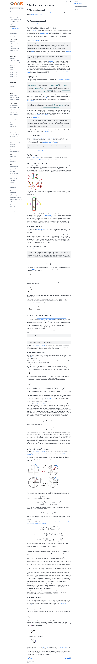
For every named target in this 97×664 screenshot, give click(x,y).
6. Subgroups (13, 26)
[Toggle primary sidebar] (27, 1)
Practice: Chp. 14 (13, 76)
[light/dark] (71, 1)
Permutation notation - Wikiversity (46, 319)
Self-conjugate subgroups (41, 159)
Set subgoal (12, 185)
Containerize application (14, 105)
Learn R (11, 148)
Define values (12, 146)
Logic (11, 204)
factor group (64, 104)
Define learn (12, 144)
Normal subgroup (34, 16)
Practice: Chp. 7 (13, 65)
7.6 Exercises (13, 30)
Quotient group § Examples (50, 32)
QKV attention (13, 86)
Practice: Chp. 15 (13, 78)
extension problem (43, 91)
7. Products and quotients (15, 28)
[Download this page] (67, 1)
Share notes (12, 128)
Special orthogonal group (62, 647)
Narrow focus (13, 159)
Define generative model (15, 142)
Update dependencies (14, 114)
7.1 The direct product (78, 3)
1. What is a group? (14, 17)
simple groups (61, 94)
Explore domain (13, 169)
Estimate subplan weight (15, 168)
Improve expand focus (14, 195)
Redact (11, 124)
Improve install (13, 192)
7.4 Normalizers (77, 8)
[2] (54, 46)
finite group (34, 104)
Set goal (12, 182)
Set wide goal (13, 187)
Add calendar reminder (14, 134)
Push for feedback (13, 110)
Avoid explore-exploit (14, 166)
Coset (32, 51)
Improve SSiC (13, 202)
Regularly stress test (14, 100)
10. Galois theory (13, 36)
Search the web (13, 161)
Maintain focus (13, 158)
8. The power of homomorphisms (13, 32)
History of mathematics (14, 122)
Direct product (53, 12)
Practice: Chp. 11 (13, 70)
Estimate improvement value (15, 149)
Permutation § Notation (41, 229)
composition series (66, 90)
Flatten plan (12, 171)
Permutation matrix (31, 601)
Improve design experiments (15, 197)
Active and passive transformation (38, 345)
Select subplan (13, 180)
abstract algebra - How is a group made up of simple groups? (54, 97)
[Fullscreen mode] (69, 1)
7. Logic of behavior (14, 53)
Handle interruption (14, 173)
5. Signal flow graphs (14, 50)
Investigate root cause (14, 107)
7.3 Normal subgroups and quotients (80, 6)
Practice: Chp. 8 (13, 67)
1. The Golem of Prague (14, 60)
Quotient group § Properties (39, 117)
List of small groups (47, 215)
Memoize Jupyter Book (14, 99)
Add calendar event (14, 136)
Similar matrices (40, 517)
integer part (51, 61)
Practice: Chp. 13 (13, 74)
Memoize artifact (13, 95)
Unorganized (12, 206)
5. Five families (13, 24)
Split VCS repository (14, 112)
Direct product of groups (36, 12)
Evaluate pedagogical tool (15, 151)
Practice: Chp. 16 (13, 79)
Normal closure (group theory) (42, 150)
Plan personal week (14, 176)
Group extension (30, 100)
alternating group (49, 129)
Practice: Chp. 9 (13, 69)
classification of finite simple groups (51, 107)
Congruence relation (43, 33)
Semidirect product (35, 23)
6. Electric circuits (13, 52)
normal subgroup (51, 104)
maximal (45, 104)
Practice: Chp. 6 (13, 63)
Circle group (45, 647)
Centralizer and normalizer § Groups (49, 142)
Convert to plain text (14, 119)
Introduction (12, 15)
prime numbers (32, 85)
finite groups (56, 84)
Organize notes (13, 120)
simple (60, 104)
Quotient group (34, 30)
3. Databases (12, 46)
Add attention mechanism (15, 140)
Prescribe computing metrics (15, 109)
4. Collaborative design (14, 48)
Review (11, 90)
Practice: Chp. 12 (13, 72)
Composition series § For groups (43, 114)
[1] (64, 43)
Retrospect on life (13, 178)
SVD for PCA (12, 84)
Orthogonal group (64, 648)
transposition (49, 398)
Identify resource (13, 175)
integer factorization (39, 88)
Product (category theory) (36, 14)
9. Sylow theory (13, 34)
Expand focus (13, 156)
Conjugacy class (34, 157)
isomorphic (49, 90)
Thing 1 (33, 269)
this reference (36, 248)
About (11, 11)
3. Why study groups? (14, 21)
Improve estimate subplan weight (16, 199)
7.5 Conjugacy (76, 9)
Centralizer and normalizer (36, 138)
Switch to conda (13, 211)
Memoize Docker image (14, 97)
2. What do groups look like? (15, 19)
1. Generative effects (14, 43)
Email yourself (13, 132)
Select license (13, 126)
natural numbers (54, 85)
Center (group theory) (49, 138)
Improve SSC (12, 201)
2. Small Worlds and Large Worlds (16, 62)
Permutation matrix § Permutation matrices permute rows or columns (51, 317)
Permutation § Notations (36, 356)
